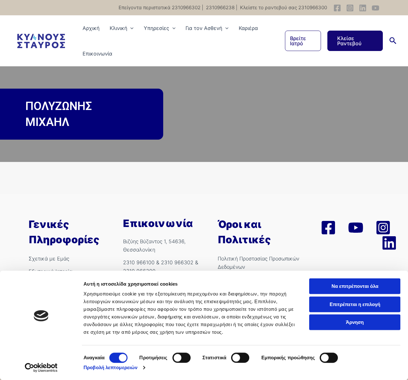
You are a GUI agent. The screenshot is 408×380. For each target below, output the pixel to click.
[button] (303, 41)
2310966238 (220, 7)
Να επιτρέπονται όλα (355, 286)
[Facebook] (337, 8)
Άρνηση (355, 322)
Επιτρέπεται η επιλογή (355, 304)
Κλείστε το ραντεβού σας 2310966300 (283, 7)
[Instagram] (350, 8)
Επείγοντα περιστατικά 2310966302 (159, 7)
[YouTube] (375, 8)
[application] (130, 28)
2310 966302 (177, 262)
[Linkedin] (363, 8)
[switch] (181, 358)
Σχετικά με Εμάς (49, 258)
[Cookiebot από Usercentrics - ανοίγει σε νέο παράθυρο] (41, 367)
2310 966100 (139, 262)
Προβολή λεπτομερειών (110, 367)
